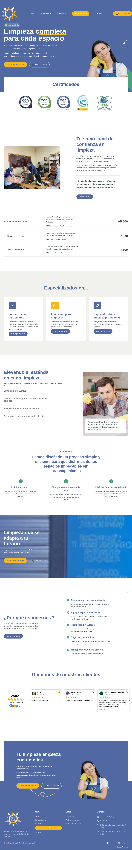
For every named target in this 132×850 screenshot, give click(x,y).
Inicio (32, 13)
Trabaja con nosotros (81, 13)
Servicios (60, 13)
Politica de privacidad (73, 823)
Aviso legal (70, 816)
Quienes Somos (45, 13)
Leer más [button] (69, 709)
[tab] (30, 391)
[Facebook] (107, 843)
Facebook (112, 843)
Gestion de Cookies (121, 847)
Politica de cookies (72, 820)
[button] (129, 700)
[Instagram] (119, 843)
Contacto (99, 13)
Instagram (124, 843)
